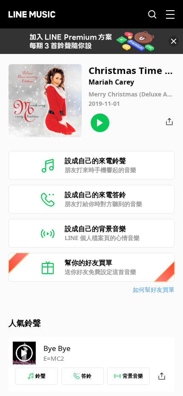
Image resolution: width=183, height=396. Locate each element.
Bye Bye (57, 348)
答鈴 (86, 375)
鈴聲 (40, 375)
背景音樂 (133, 375)
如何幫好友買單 (153, 290)
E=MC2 (53, 358)
